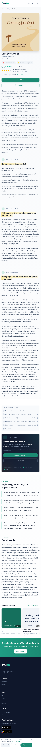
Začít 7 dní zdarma (19, 455)
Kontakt (4, 703)
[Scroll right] (39, 622)
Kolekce (4, 684)
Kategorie (4, 682)
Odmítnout (15, 745)
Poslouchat (20, 85)
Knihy (8, 9)
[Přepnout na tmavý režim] (33, 3)
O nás (3, 698)
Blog (3, 695)
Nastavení (6, 745)
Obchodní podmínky (7, 715)
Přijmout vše (26, 745)
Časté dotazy (6, 701)
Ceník (3, 687)
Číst (20, 80)
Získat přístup (20, 651)
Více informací (16, 741)
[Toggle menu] (37, 3)
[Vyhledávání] (29, 3)
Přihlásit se (20, 461)
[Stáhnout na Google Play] (7, 731)
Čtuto (3, 9)
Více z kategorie (33, 605)
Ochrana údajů (6, 712)
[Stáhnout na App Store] (6, 727)
